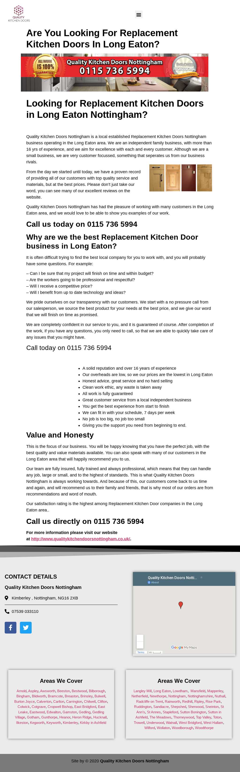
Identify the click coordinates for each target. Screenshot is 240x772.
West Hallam (213, 723)
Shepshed (178, 707)
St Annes (154, 712)
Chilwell (90, 701)
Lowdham (180, 691)
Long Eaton (162, 691)
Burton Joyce (24, 701)
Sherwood (195, 707)
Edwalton (54, 712)
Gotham (33, 717)
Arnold (21, 691)
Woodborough (182, 728)
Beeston (63, 691)
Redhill (187, 701)
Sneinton (212, 707)
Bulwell (99, 696)
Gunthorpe (49, 717)
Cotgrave (39, 707)
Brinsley (86, 696)
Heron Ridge (81, 717)
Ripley (199, 701)
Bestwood (79, 691)
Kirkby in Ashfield (93, 723)
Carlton (58, 701)
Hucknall (100, 717)
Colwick (24, 707)
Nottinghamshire (200, 696)
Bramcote (55, 696)
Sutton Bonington (193, 712)
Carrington (74, 701)
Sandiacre (161, 707)
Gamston (70, 712)
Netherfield (139, 696)
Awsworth (47, 691)
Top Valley (203, 717)
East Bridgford (85, 707)
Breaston (72, 696)
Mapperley (215, 691)
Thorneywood (183, 717)
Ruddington (142, 707)
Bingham (23, 696)
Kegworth (37, 723)
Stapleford (170, 712)
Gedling (84, 712)
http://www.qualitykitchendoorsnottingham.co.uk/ (80, 539)
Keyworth (53, 723)
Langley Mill (143, 691)
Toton (217, 717)
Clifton (102, 701)
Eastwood (37, 712)
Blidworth (39, 696)
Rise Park (213, 701)
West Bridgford (190, 723)
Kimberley (70, 723)
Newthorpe (158, 696)
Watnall (171, 723)
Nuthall (220, 696)
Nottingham (177, 696)
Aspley (33, 691)
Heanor (64, 717)
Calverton (44, 701)
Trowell (139, 723)
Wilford (149, 728)
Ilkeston (22, 723)
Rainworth (172, 701)
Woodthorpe (204, 728)
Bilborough (97, 691)
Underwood (155, 723)
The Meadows (160, 717)
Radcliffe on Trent (149, 701)
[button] (139, 14)
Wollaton (163, 728)
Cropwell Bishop (60, 707)
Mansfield (198, 691)
